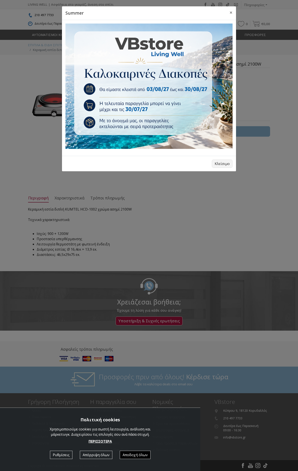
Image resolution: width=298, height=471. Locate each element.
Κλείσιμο (222, 163)
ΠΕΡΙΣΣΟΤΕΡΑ (100, 441)
